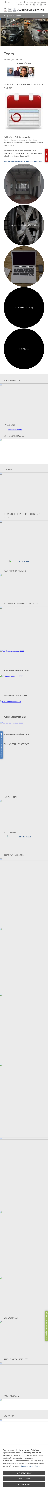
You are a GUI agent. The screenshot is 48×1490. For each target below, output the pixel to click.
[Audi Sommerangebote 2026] (24, 659)
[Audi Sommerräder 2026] (24, 707)
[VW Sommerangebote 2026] (24, 684)
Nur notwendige (24, 1473)
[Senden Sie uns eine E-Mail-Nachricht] (27, 4)
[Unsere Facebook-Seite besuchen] (31, 4)
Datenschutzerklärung (30, 1466)
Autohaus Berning (15, 429)
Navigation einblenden (12, 15)
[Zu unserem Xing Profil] (38, 4)
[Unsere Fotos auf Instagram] (41, 4)
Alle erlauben (24, 1484)
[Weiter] (44, 32)
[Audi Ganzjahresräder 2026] (24, 727)
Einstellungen (24, 1479)
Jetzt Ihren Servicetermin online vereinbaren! (23, 161)
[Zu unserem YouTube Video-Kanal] (44, 4)
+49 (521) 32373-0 (14, 2)
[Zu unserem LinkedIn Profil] (34, 4)
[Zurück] (4, 32)
